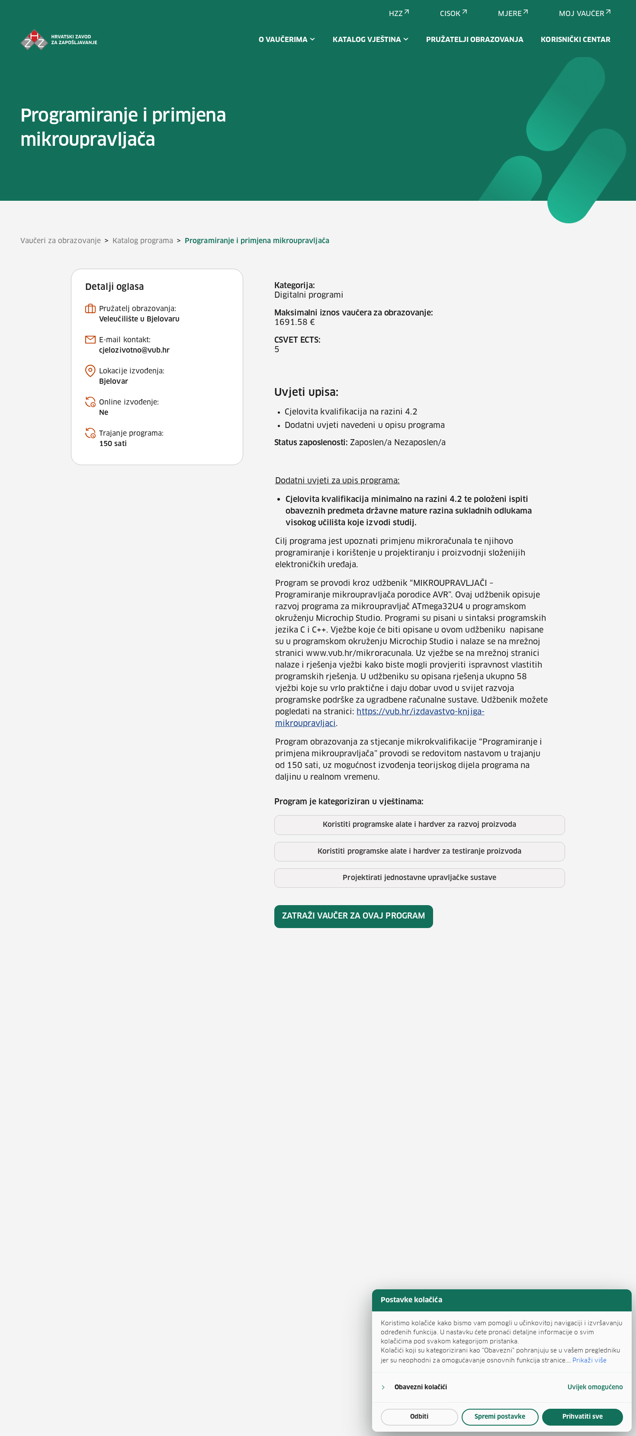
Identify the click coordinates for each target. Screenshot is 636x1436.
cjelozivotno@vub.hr (134, 350)
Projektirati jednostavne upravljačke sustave (419, 877)
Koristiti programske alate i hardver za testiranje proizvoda (419, 851)
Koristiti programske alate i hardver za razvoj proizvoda (419, 824)
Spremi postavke (500, 1417)
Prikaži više (589, 1360)
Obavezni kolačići (421, 1388)
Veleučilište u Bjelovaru (139, 319)
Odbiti (419, 1417)
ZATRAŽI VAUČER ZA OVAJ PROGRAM (353, 916)
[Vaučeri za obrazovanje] (58, 40)
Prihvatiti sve (582, 1417)
